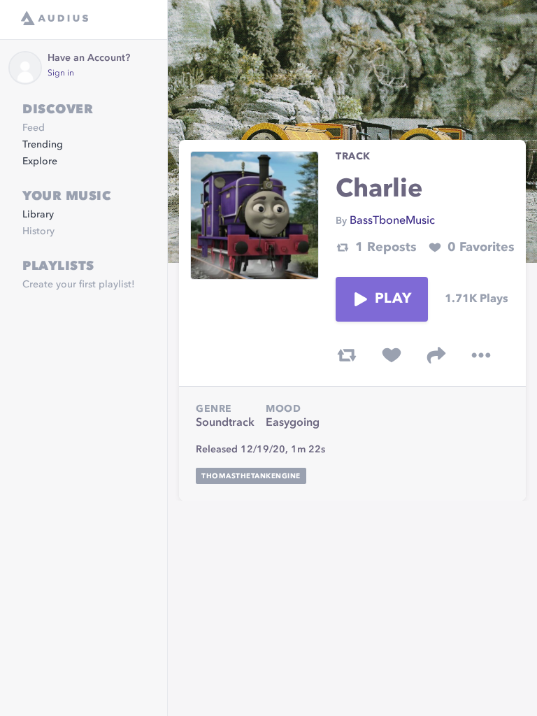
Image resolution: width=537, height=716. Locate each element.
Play (393, 299)
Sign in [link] (61, 73)
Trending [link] (42, 145)
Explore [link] (39, 161)
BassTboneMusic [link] (392, 221)
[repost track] (347, 355)
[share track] (436, 355)
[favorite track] (391, 355)
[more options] (481, 355)
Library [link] (38, 215)
